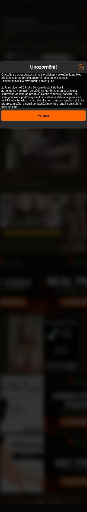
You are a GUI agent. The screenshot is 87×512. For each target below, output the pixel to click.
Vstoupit (43, 115)
